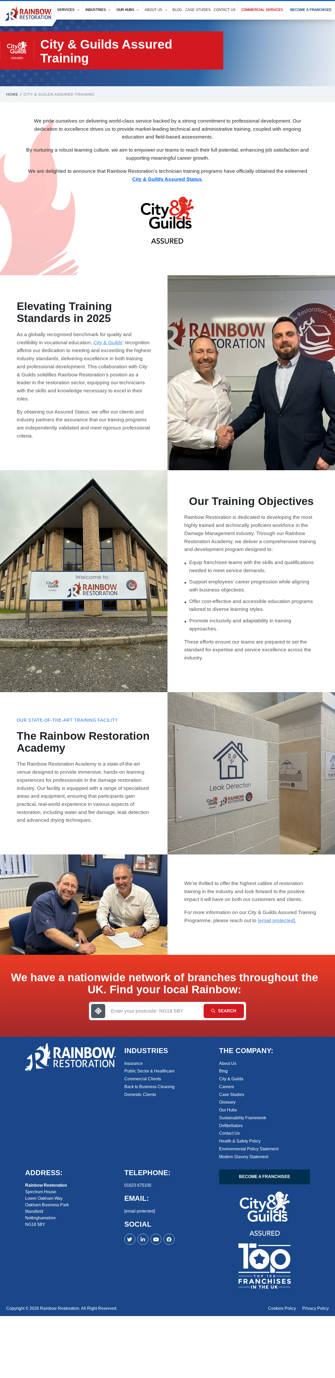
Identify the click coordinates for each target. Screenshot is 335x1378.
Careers (226, 1086)
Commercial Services (262, 10)
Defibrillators (231, 1125)
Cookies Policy (282, 1308)
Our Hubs (125, 10)
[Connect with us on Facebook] (142, 1239)
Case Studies (198, 10)
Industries (95, 10)
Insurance (133, 1063)
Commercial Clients (142, 1079)
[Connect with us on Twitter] (129, 1239)
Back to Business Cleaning (149, 1086)
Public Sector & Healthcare (149, 1071)
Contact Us (225, 10)
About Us (153, 10)
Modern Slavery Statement (243, 1156)
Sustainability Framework (242, 1118)
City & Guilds (107, 342)
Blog (177, 10)
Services (66, 10)
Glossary (227, 1102)
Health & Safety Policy (240, 1141)
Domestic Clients (140, 1094)
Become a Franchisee (311, 10)
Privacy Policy (315, 1308)
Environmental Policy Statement (248, 1149)
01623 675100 (137, 1185)
